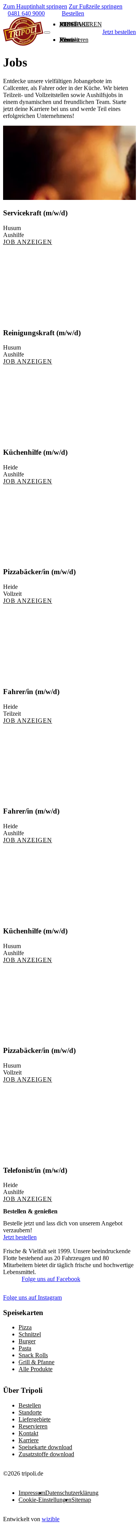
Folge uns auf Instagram (32, 1297)
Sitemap (81, 1499)
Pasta (25, 1348)
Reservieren (33, 1426)
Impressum (32, 1492)
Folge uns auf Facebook (51, 1279)
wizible (50, 1519)
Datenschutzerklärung (71, 1492)
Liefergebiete (35, 1419)
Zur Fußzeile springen (95, 6)
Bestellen (30, 1405)
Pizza (25, 1327)
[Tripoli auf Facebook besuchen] (9, 1282)
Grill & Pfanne (36, 1362)
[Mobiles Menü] (47, 32)
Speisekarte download (45, 1447)
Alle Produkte (36, 1369)
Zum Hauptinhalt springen (35, 6)
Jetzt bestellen (119, 32)
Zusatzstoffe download (46, 1454)
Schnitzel (30, 1334)
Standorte (30, 1412)
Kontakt (74, 24)
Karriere (29, 1440)
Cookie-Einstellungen (45, 1499)
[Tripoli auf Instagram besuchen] (92, 1282)
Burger (27, 1341)
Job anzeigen (27, 242)
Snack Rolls (33, 1355)
